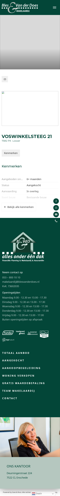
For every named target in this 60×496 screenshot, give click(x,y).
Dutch (38, 493)
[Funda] (8, 333)
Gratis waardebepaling (23, 383)
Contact (9, 398)
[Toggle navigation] (54, 7)
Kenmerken (11, 153)
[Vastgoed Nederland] (20, 333)
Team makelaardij (18, 390)
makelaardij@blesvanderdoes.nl (20, 281)
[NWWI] (32, 333)
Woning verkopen (18, 375)
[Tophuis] (8, 340)
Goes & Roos (16, 492)
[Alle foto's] (5, 79)
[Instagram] (56, 208)
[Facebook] (56, 201)
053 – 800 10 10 (11, 277)
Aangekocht (13, 360)
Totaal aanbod (16, 353)
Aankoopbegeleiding (21, 368)
